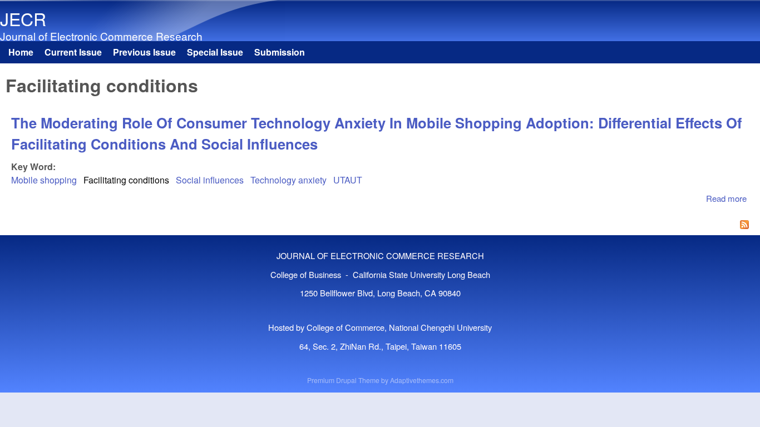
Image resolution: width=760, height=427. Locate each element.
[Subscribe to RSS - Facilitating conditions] (380, 225)
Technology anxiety (288, 179)
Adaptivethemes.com (421, 380)
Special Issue (215, 52)
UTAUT (347, 179)
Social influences (210, 179)
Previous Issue (144, 52)
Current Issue (73, 52)
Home (20, 52)
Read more (726, 198)
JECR (23, 18)
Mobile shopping (44, 179)
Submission (279, 52)
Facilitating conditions (126, 179)
